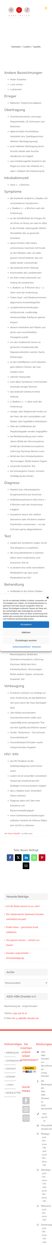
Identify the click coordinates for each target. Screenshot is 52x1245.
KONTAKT (10, 1068)
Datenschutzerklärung (21, 647)
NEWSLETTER (10, 1093)
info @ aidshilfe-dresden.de (25, 1018)
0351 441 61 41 (20, 1013)
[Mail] (26, 1118)
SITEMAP (10, 1076)
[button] (47, 597)
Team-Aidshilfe (14, 834)
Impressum (36, 647)
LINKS (10, 1084)
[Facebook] (26, 1100)
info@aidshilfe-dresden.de (44, 1127)
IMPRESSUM (10, 1052)
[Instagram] (26, 1109)
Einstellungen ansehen (26, 640)
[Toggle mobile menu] (46, 8)
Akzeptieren (26, 624)
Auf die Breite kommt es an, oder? (23, 906)
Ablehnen (26, 632)
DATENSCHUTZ (10, 1060)
